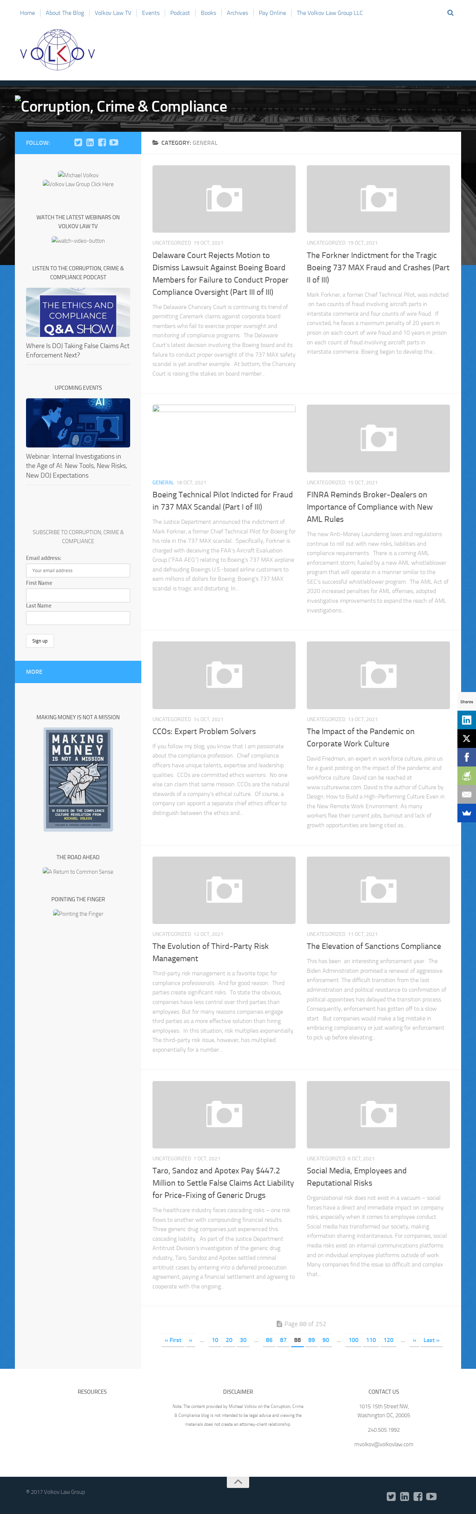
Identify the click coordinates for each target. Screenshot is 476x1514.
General (163, 482)
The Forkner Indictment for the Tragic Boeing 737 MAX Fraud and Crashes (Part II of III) (378, 268)
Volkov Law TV (113, 12)
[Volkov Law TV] (113, 142)
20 (229, 1340)
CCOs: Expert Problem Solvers (204, 731)
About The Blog (65, 12)
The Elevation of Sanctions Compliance (374, 946)
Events (151, 12)
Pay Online (272, 12)
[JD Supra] (125, 143)
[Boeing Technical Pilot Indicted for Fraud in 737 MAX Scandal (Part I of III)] (224, 438)
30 (243, 1340)
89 (311, 1340)
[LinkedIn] (90, 142)
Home (27, 12)
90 (325, 1340)
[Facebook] (101, 142)
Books (208, 12)
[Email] (466, 794)
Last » (432, 1340)
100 (353, 1340)
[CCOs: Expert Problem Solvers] (224, 675)
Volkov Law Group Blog (58, 50)
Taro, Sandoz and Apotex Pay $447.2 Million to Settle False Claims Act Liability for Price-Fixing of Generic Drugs (223, 1183)
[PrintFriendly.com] (466, 775)
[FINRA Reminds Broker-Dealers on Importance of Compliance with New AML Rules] (378, 438)
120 (388, 1340)
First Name (39, 583)
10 (215, 1340)
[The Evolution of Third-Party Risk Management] (224, 890)
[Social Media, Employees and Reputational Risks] (378, 1114)
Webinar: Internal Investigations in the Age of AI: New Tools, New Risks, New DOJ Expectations (76, 465)
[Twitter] (78, 142)
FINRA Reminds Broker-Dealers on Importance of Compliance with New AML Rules (370, 507)
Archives (237, 12)
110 (371, 1340)
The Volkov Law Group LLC (330, 12)
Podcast (180, 12)
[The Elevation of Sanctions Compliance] (378, 890)
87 (283, 1340)
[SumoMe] (466, 813)
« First (173, 1340)
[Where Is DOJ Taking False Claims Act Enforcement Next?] (78, 312)
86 (269, 1340)
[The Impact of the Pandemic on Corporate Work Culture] (378, 675)
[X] (466, 738)
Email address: (43, 558)
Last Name (39, 605)
